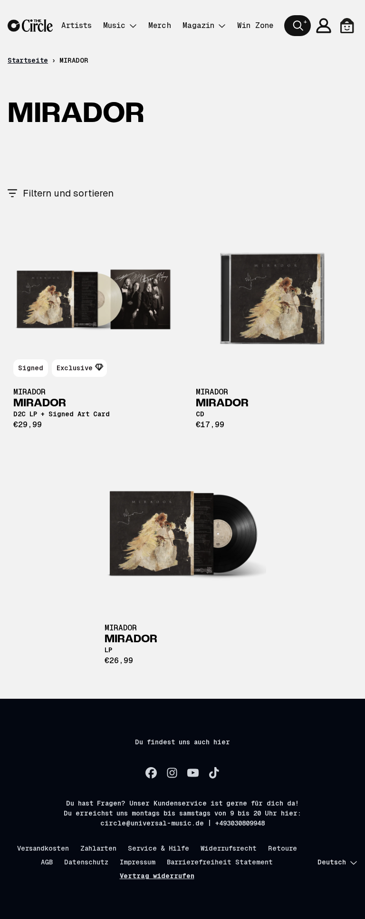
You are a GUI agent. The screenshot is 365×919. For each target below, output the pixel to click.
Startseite (28, 60)
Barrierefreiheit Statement (220, 862)
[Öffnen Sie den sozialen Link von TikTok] (213, 772)
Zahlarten (98, 848)
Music (114, 25)
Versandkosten (43, 848)
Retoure (282, 848)
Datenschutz (86, 862)
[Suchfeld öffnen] (297, 25)
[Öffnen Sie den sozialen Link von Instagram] (172, 772)
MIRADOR (29, 391)
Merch (159, 25)
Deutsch (331, 862)
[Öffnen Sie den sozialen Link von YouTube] (192, 772)
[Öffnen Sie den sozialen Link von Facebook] (151, 772)
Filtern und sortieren (68, 193)
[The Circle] (30, 25)
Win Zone (255, 25)
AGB (47, 862)
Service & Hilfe (158, 848)
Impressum (137, 862)
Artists (76, 25)
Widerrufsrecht (229, 848)
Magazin (198, 25)
